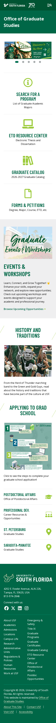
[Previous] (11, 49)
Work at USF (11, 673)
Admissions (10, 629)
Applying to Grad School (28, 410)
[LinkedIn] (20, 608)
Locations (9, 634)
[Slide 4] (34, 62)
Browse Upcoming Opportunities (24, 309)
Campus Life (11, 639)
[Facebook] (6, 608)
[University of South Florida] (28, 578)
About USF (10, 620)
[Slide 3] (29, 62)
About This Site (13, 707)
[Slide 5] (40, 62)
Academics (10, 625)
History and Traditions (28, 333)
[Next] (44, 49)
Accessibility (26, 712)
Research (9, 643)
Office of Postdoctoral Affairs (34, 666)
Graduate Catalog (37, 650)
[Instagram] (26, 608)
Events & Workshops (17, 270)
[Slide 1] (17, 62)
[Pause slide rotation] (44, 54)
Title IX (31, 628)
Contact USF (34, 707)
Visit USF (9, 712)
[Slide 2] (23, 62)
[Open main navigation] (49, 5)
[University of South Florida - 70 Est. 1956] (19, 5)
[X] (13, 608)
